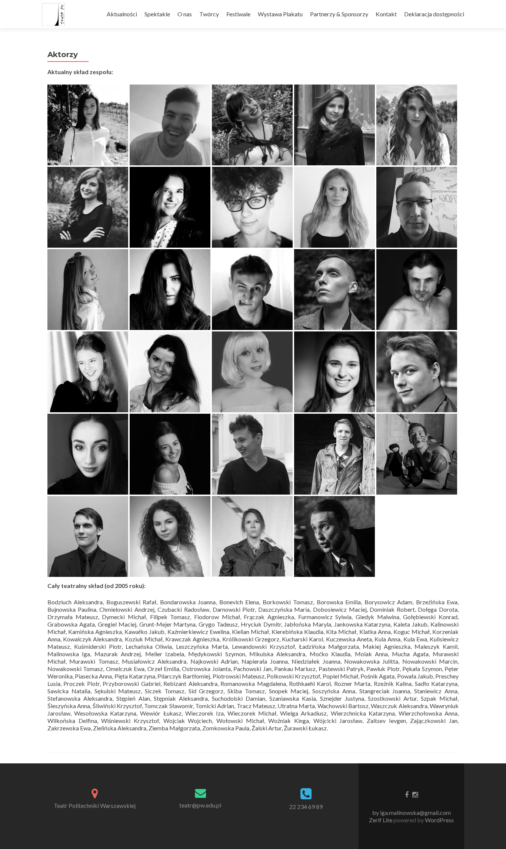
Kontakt (386, 13)
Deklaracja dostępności (434, 13)
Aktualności (122, 13)
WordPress (439, 819)
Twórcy (209, 13)
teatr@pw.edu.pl (200, 805)
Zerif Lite (381, 819)
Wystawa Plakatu (280, 13)
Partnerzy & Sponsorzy (339, 13)
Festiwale (238, 13)
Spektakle (157, 13)
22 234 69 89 (306, 806)
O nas (184, 13)
